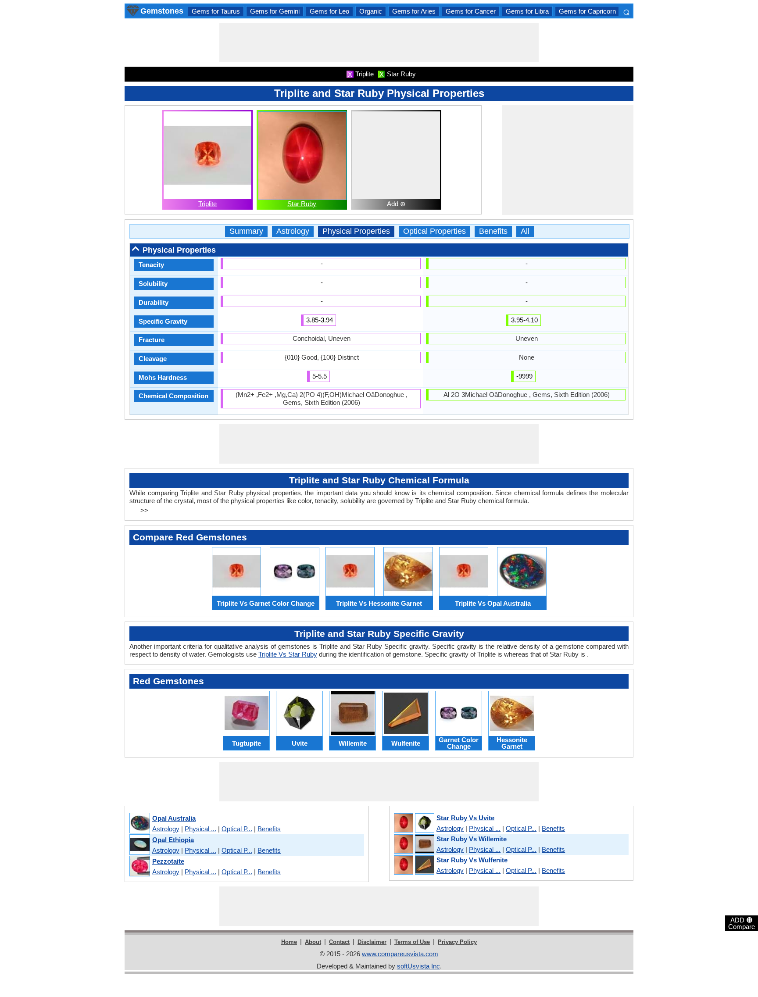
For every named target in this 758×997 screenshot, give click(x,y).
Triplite (207, 203)
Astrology (292, 231)
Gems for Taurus (216, 11)
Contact (339, 942)
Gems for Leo (329, 11)
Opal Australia (174, 818)
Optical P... (237, 829)
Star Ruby (301, 203)
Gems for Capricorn (587, 11)
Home (289, 942)
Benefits (493, 231)
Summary (246, 231)
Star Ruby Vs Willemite (471, 839)
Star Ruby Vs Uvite (465, 818)
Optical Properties (434, 231)
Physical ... (200, 829)
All (525, 231)
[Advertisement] (379, 42)
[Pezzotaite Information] (139, 866)
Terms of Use (412, 942)
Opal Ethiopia (173, 839)
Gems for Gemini (275, 11)
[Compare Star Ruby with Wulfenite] (413, 865)
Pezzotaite (168, 861)
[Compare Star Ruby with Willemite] (413, 844)
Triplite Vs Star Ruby (287, 654)
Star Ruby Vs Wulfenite (472, 860)
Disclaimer (372, 942)
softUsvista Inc (418, 966)
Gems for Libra (527, 11)
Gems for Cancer (471, 11)
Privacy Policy (457, 942)
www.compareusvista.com (400, 954)
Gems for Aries (414, 11)
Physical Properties (356, 231)
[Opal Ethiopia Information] (139, 845)
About (313, 942)
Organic (370, 11)
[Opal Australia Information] (139, 823)
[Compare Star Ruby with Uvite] (413, 823)
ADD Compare (741, 922)
